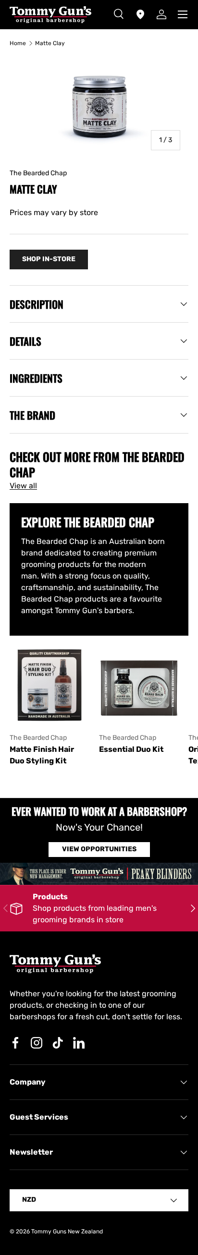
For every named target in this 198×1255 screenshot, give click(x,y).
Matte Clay (50, 43)
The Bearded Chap (38, 173)
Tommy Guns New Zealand (67, 1231)
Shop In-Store (48, 259)
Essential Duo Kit (131, 749)
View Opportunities (99, 849)
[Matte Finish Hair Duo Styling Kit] (49, 685)
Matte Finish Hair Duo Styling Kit (42, 755)
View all (23, 485)
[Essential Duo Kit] (139, 685)
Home (18, 43)
